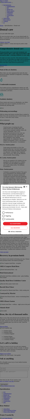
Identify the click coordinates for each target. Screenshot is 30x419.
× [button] (26, 186)
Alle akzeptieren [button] (15, 223)
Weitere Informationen (14, 209)
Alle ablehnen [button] (15, 228)
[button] (15, 231)
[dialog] (15, 209)
